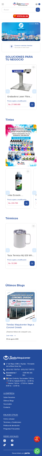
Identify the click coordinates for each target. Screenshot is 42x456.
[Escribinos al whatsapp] (37, 451)
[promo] (37, 439)
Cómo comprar (9, 419)
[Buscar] (38, 10)
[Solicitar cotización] (32, 104)
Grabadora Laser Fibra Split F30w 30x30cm (18, 96)
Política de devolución (11, 425)
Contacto (6, 407)
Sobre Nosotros (9, 397)
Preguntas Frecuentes (11, 429)
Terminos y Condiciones (12, 422)
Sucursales (7, 404)
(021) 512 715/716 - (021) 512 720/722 (20, 369)
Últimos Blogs (8, 401)
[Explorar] (21, 145)
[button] (3, 4)
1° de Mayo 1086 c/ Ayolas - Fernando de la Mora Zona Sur (20, 365)
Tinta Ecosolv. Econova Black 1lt (16, 195)
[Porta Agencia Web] (27, 453)
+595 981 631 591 (19, 374)
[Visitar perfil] (4, 440)
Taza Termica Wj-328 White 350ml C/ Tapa (20, 255)
